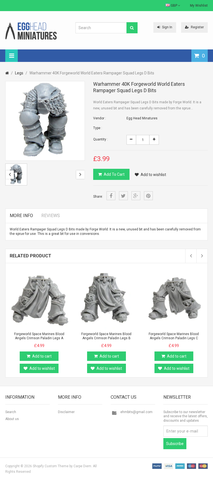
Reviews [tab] (50, 215)
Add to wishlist (153, 174)
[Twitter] (123, 195)
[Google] (135, 195)
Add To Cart (114, 174)
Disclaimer (66, 412)
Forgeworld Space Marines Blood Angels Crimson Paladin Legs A (39, 336)
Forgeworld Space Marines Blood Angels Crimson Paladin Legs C (174, 336)
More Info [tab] (21, 215)
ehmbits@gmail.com (136, 412)
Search (10, 412)
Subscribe (175, 443)
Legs (19, 73)
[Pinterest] (148, 195)
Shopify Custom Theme (51, 466)
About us (12, 419)
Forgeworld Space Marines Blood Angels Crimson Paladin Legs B (106, 336)
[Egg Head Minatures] (31, 31)
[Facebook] (110, 195)
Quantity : (100, 139)
